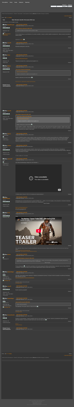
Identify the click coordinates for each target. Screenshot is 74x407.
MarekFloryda (11, 24)
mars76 (9, 42)
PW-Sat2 (16, 323)
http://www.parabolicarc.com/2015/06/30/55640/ (24, 277)
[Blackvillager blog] (6, 280)
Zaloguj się (64, 4)
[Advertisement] (43, 98)
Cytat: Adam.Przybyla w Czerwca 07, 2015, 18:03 (25, 258)
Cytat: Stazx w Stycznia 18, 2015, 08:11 (23, 69)
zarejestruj (70, 4)
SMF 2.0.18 (31, 400)
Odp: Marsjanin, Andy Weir (21, 24)
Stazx (9, 55)
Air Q (8, 212)
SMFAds (34, 402)
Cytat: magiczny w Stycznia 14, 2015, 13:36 (24, 28)
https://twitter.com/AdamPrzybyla (20, 208)
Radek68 (38, 13)
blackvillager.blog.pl (18, 311)
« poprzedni (66, 15)
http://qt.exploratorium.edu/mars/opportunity (22, 250)
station (9, 145)
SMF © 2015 (36, 400)
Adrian (9, 254)
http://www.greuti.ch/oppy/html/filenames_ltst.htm (29, 251)
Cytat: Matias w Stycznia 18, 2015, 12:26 (23, 114)
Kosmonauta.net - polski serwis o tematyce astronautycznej (25, 81)
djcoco (9, 133)
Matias (9, 66)
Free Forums (39, 402)
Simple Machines (42, 400)
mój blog (21, 39)
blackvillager (11, 271)
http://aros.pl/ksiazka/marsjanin (21, 58)
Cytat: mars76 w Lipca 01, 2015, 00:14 (23, 302)
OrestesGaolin (11, 314)
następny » (70, 15)
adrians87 (10, 158)
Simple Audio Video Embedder (37, 401)
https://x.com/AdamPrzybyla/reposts (21, 207)
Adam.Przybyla (6, 198)
